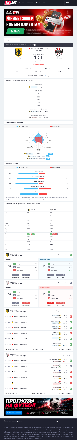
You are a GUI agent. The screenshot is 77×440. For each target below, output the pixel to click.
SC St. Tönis (24, 126)
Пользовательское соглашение (64, 424)
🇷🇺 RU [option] (67, 2)
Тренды (21, 2)
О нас (56, 421)
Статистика (30, 2)
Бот (44, 2)
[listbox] (69, 3)
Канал (38, 2)
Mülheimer (57, 126)
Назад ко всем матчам (12, 40)
